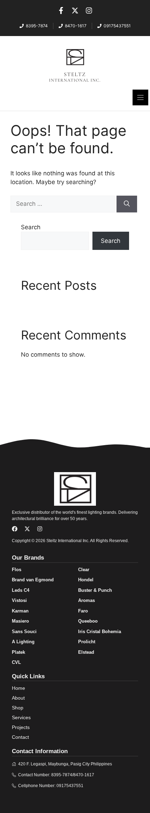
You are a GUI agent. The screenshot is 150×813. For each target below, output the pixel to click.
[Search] (127, 204)
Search (30, 227)
